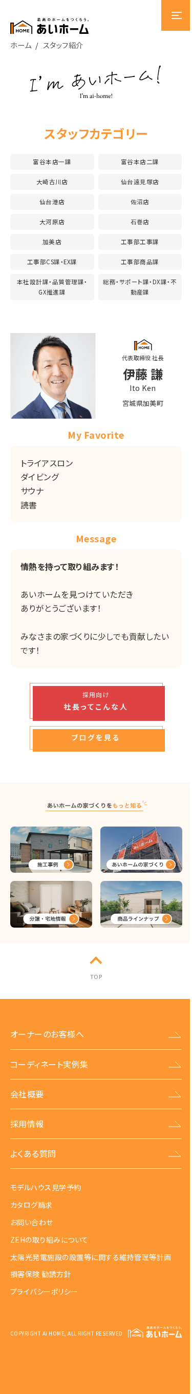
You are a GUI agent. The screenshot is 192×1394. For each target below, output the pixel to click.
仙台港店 (52, 202)
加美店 (51, 242)
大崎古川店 (52, 182)
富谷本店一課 (52, 162)
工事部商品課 (140, 262)
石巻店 (140, 222)
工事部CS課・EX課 (52, 262)
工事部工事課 (140, 242)
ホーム (20, 45)
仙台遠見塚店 (140, 182)
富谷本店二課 (140, 162)
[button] (96, 701)
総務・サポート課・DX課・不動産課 (140, 287)
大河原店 (52, 222)
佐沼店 (140, 202)
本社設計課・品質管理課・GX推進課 (52, 287)
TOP (96, 976)
